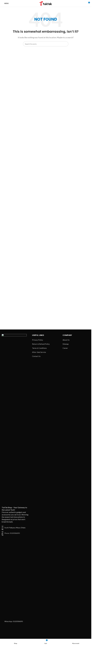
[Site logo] (46, 3)
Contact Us (36, 356)
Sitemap (66, 344)
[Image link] (14, 419)
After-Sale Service (39, 352)
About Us (66, 340)
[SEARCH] (65, 43)
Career (65, 348)
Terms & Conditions (39, 348)
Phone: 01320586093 (12, 533)
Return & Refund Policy (41, 344)
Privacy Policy (37, 340)
